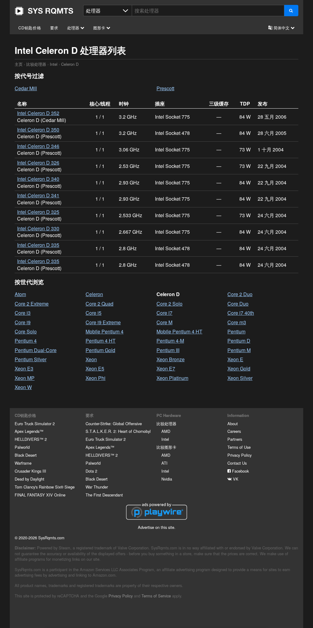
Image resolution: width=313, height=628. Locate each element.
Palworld (22, 447)
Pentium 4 (26, 340)
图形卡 (99, 28)
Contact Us (237, 463)
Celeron (94, 294)
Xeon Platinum (172, 377)
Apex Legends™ (29, 431)
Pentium (236, 331)
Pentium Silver (30, 359)
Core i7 (164, 312)
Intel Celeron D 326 (38, 162)
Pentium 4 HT (101, 340)
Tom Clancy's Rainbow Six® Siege (45, 487)
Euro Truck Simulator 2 (35, 423)
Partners (234, 439)
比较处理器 (36, 64)
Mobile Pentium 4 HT (179, 331)
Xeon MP (25, 377)
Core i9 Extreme (103, 322)
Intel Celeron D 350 (38, 129)
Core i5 (93, 312)
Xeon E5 (95, 368)
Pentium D (238, 340)
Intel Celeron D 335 (38, 244)
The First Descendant (104, 495)
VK (235, 479)
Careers (234, 431)
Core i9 (23, 322)
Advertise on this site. (156, 527)
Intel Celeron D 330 (38, 228)
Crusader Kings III (30, 471)
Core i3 (23, 312)
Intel (53, 64)
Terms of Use (239, 447)
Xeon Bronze (170, 359)
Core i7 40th (240, 312)
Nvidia (166, 479)
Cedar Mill (26, 88)
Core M (164, 322)
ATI (164, 463)
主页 (44, 11)
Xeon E (235, 359)
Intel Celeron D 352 (38, 113)
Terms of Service (156, 596)
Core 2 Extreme (32, 303)
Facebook (240, 471)
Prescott (165, 88)
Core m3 (236, 322)
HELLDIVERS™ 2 (31, 439)
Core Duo (238, 303)
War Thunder (97, 487)
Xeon (91, 359)
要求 (54, 28)
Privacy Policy (239, 455)
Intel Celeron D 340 (38, 178)
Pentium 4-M (170, 340)
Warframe (23, 463)
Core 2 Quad (99, 303)
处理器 (73, 28)
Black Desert (26, 455)
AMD (165, 431)
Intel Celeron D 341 (38, 195)
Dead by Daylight (29, 479)
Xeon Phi (95, 377)
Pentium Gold (100, 350)
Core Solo (26, 331)
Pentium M (239, 350)
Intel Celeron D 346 (38, 146)
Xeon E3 (24, 368)
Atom (20, 294)
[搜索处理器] (291, 10)
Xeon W (23, 387)
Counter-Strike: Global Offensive (114, 423)
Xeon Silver (239, 377)
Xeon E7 (165, 368)
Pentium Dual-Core (36, 350)
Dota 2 (91, 471)
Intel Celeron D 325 (38, 211)
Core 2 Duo (239, 294)
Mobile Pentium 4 (104, 331)
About (232, 423)
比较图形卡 (166, 447)
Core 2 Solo (169, 303)
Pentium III (167, 350)
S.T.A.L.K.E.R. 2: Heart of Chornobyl (118, 431)
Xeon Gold (238, 368)
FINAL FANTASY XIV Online (40, 495)
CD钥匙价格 (29, 28)
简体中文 (281, 28)
